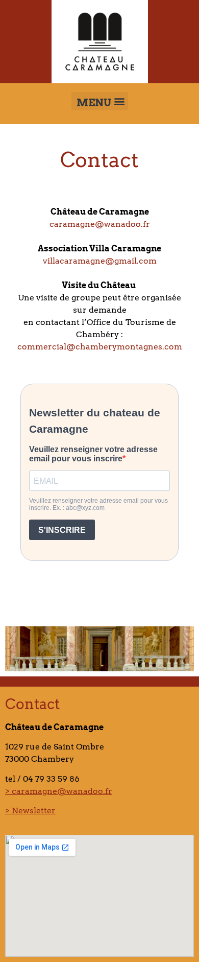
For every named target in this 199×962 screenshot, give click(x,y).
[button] (99, 101)
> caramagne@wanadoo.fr (58, 791)
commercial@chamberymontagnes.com (99, 346)
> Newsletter (30, 810)
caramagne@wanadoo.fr (99, 224)
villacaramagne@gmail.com (100, 261)
